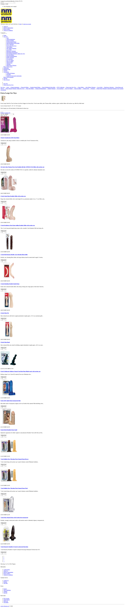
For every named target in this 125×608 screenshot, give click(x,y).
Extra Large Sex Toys (11, 45)
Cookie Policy (6, 569)
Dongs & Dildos (10, 40)
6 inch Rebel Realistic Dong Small (9, 429)
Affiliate (5, 591)
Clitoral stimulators (10, 39)
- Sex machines (60, 88)
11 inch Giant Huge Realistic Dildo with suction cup (13, 196)
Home (4, 35)
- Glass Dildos (80, 87)
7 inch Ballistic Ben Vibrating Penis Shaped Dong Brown (14, 459)
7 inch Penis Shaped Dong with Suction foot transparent (14, 517)
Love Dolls (9, 49)
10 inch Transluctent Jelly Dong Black (10, 137)
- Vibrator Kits (85, 88)
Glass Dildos (9, 47)
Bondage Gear (6, 69)
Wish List (5, 601)
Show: (2, 115)
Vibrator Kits (9, 62)
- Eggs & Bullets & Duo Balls (48, 87)
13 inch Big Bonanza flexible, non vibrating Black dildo (14, 254)
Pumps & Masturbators (11, 56)
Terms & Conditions (8, 30)
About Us (5, 26)
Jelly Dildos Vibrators (11, 48)
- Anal (7, 87)
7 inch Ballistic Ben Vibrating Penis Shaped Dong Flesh (14, 488)
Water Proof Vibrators (11, 65)
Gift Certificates (7, 590)
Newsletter (5, 602)
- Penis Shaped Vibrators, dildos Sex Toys (14, 88)
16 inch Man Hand (5, 342)
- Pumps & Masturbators (40, 88)
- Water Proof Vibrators (101, 88)
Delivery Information (8, 27)
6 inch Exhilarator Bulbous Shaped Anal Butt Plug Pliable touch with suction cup (20, 371)
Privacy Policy (6, 29)
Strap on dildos (9, 61)
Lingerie (5, 70)
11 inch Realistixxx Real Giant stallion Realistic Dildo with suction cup (18, 225)
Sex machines (9, 59)
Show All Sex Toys (7, 66)
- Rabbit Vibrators (50, 88)
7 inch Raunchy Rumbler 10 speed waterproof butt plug (14, 546)
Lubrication (6, 68)
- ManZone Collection (108, 87)
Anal (7, 38)
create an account (27, 24)
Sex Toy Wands (10, 60)
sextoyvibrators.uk (5, 606)
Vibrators (8, 64)
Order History (6, 599)
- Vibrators (92, 88)
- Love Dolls (99, 87)
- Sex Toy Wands (68, 88)
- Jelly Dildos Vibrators (89, 87)
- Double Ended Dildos (34, 87)
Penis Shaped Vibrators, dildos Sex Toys (15, 53)
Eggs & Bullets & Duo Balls (12, 43)
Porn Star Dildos (10, 55)
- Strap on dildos (77, 88)
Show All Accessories (8, 77)
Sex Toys (5, 36)
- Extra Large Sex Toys (70, 87)
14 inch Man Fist (5, 313)
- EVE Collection (59, 87)
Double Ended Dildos (11, 42)
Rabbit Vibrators (10, 57)
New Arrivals (6, 79)
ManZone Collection (11, 51)
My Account (6, 598)
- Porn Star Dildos (29, 88)
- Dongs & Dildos (24, 87)
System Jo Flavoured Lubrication (13, 75)
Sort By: (2, 114)
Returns (5, 581)
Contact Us (6, 580)
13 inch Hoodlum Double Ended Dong (10, 283)
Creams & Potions (10, 73)
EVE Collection (10, 44)
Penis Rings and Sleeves (12, 52)
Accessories (6, 72)
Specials (5, 78)
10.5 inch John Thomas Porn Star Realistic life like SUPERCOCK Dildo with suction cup (22, 167)
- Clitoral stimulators (14, 87)
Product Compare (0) (5, 112)
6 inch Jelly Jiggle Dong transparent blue (11, 400)
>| (3, 561)
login (20, 24)
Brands (5, 588)
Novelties (8, 74)
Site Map (5, 583)
